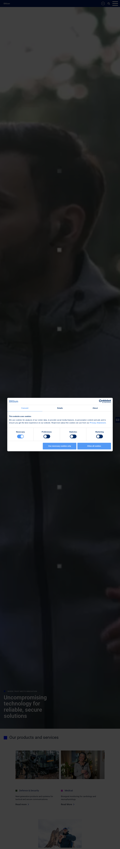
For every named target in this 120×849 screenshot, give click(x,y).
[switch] (46, 436)
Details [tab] (60, 408)
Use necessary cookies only (59, 446)
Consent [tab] (24, 408)
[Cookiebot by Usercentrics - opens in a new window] (100, 401)
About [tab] (95, 408)
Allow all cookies (94, 446)
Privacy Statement (98, 423)
